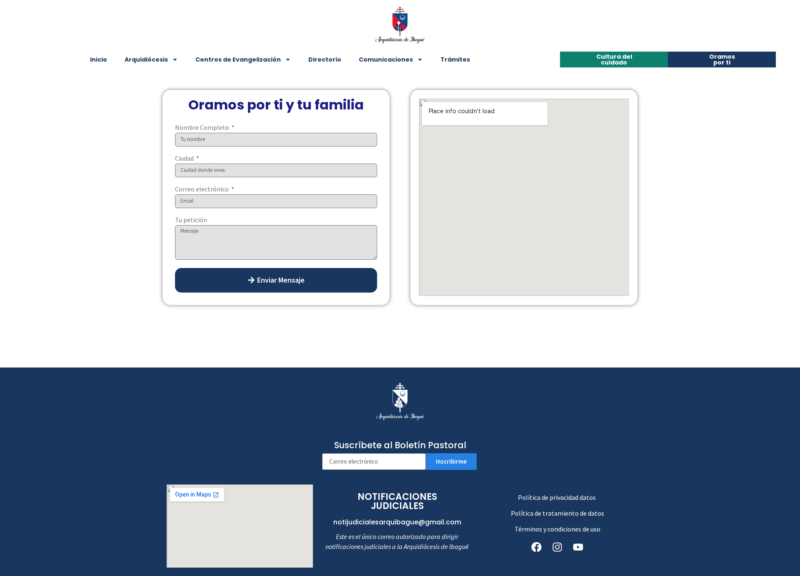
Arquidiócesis (146, 59)
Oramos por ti (722, 59)
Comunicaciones (386, 59)
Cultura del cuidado (614, 59)
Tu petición (191, 220)
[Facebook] (536, 547)
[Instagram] (557, 547)
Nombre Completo (202, 128)
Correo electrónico (202, 189)
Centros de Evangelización (238, 59)
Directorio (324, 59)
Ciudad (185, 158)
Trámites (455, 59)
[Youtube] (578, 547)
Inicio (98, 59)
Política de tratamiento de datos (557, 513)
